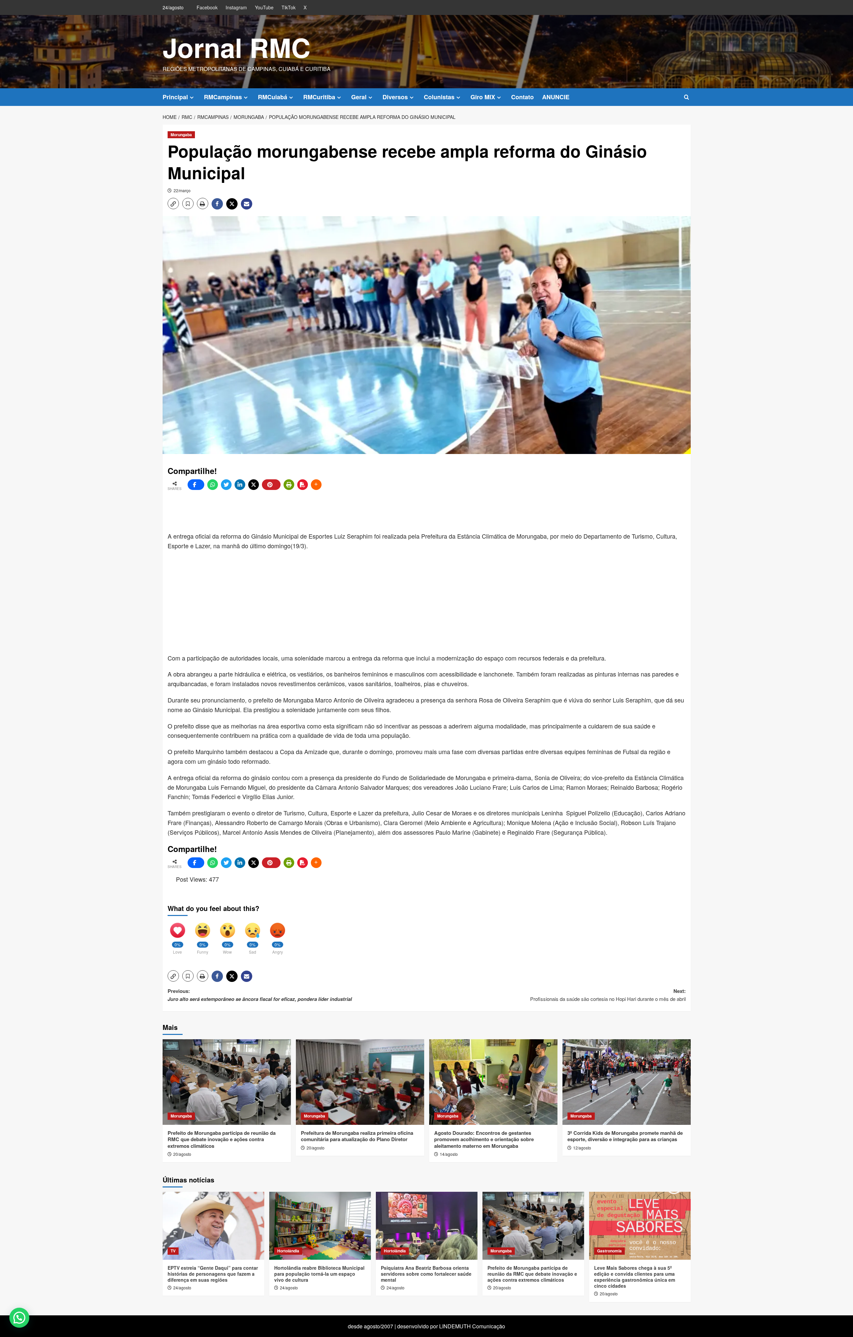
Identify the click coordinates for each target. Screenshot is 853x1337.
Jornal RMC (237, 47)
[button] (686, 97)
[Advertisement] (329, 511)
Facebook (207, 7)
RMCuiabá (272, 97)
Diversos (395, 97)
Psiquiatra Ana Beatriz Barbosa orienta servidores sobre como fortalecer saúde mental (426, 1273)
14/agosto (449, 1154)
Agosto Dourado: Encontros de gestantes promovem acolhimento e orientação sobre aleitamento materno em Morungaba (484, 1139)
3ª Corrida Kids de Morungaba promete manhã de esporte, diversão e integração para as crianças (625, 1136)
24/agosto (182, 1287)
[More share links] (316, 484)
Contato (522, 97)
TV (173, 1251)
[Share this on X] (253, 484)
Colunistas (439, 97)
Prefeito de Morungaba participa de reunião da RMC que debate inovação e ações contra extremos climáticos (222, 1139)
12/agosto (582, 1147)
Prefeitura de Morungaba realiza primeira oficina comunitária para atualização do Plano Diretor (357, 1136)
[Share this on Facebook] (196, 484)
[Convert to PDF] (302, 484)
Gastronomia (609, 1251)
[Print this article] (289, 484)
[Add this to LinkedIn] (240, 484)
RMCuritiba (319, 97)
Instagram (236, 7)
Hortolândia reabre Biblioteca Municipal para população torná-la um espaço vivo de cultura (319, 1273)
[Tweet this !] (226, 484)
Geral (359, 97)
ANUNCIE (555, 97)
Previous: (260, 995)
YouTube (264, 7)
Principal (175, 97)
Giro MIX (482, 97)
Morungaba (181, 135)
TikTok (289, 7)
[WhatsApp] (212, 484)
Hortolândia (288, 1251)
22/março (182, 190)
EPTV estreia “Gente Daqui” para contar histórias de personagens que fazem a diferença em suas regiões (213, 1273)
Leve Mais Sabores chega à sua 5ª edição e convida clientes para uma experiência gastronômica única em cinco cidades (634, 1276)
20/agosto (182, 1154)
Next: (608, 994)
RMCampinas (223, 97)
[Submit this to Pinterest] (271, 484)
